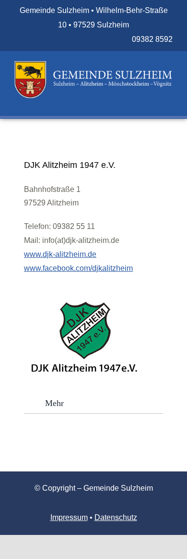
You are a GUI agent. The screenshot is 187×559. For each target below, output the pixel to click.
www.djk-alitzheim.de (60, 254)
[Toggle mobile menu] (169, 104)
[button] (93, 403)
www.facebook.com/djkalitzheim (78, 268)
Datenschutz (115, 517)
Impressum (69, 517)
